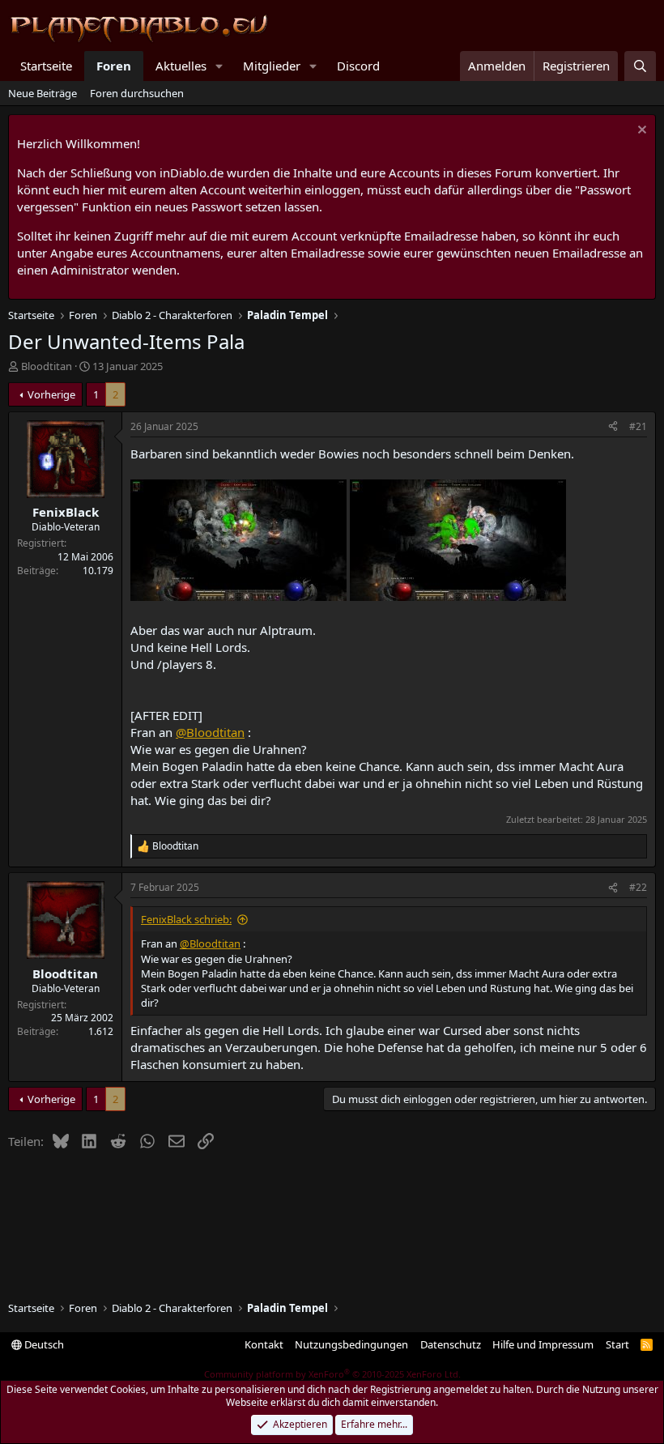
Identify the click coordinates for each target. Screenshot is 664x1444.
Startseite (46, 66)
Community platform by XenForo (332, 1374)
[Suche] (640, 66)
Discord (358, 66)
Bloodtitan (46, 366)
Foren (113, 66)
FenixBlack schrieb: (186, 919)
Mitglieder (271, 66)
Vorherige (51, 394)
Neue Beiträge (42, 93)
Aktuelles (180, 66)
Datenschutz (450, 1344)
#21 (638, 426)
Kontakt (264, 1344)
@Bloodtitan (210, 732)
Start (617, 1344)
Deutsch (43, 1344)
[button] (219, 66)
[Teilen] (613, 427)
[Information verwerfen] (640, 131)
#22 (638, 887)
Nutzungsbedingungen (351, 1344)
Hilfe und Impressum (543, 1344)
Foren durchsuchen (137, 93)
